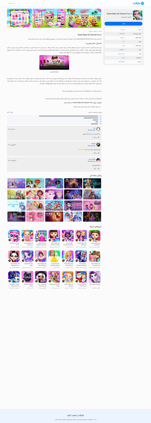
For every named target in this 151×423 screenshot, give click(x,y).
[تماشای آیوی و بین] (16, 194)
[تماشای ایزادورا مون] (73, 206)
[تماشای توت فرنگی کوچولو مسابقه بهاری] (54, 206)
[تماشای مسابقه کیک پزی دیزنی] (16, 183)
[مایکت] (138, 5)
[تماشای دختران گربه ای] (92, 217)
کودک (123, 58)
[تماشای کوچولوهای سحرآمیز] (92, 206)
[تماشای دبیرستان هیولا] (16, 217)
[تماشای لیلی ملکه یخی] (16, 206)
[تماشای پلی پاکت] (35, 194)
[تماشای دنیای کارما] (54, 183)
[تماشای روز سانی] (35, 206)
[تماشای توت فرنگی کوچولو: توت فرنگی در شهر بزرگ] (35, 217)
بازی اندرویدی (121, 54)
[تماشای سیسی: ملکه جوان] (35, 183)
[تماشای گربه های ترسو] (92, 183)
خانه (100, 31)
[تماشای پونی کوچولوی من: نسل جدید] (73, 217)
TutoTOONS (121, 62)
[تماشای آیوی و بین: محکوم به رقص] (54, 217)
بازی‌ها (95, 31)
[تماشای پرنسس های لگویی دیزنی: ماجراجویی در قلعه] (73, 194)
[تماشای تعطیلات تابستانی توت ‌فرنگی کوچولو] (73, 183)
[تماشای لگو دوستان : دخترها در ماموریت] (92, 194)
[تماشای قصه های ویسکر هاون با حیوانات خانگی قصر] (54, 194)
